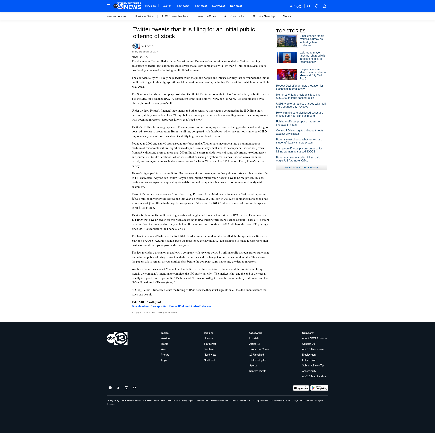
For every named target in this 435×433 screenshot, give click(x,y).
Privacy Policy (113, 401)
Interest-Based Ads (219, 401)
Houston (166, 6)
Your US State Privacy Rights (181, 401)
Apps (164, 360)
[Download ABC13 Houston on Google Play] (319, 388)
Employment (309, 354)
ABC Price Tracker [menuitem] (234, 16)
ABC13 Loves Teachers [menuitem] (175, 16)
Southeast (201, 6)
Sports (253, 365)
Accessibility (309, 371)
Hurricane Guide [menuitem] (144, 16)
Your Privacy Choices (131, 401)
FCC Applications (260, 401)
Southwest (183, 6)
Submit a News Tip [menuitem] (264, 16)
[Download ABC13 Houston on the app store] (301, 388)
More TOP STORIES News (301, 167)
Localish (253, 338)
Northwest (218, 6)
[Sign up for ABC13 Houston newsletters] (134, 388)
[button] (108, 5)
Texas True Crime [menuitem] (206, 16)
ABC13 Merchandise (314, 376)
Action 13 (254, 343)
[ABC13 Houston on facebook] (110, 388)
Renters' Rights (257, 371)
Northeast (236, 6)
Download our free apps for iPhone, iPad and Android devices (171, 306)
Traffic (164, 343)
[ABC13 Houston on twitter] (118, 388)
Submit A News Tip (313, 365)
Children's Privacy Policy (154, 401)
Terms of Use (202, 401)
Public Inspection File (240, 401)
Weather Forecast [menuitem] (117, 16)
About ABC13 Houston (315, 338)
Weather (165, 338)
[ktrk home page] (117, 338)
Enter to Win (309, 360)
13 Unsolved (256, 354)
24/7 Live (150, 6)
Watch (164, 349)
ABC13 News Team (313, 349)
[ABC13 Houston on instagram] (126, 388)
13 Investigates (257, 360)
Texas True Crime (259, 349)
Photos (165, 354)
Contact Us (308, 343)
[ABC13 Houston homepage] (127, 6)
